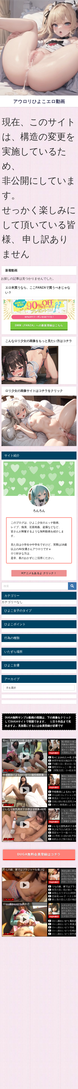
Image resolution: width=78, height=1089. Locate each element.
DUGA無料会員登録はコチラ (39, 854)
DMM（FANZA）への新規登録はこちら (39, 325)
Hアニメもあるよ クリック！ (39, 573)
